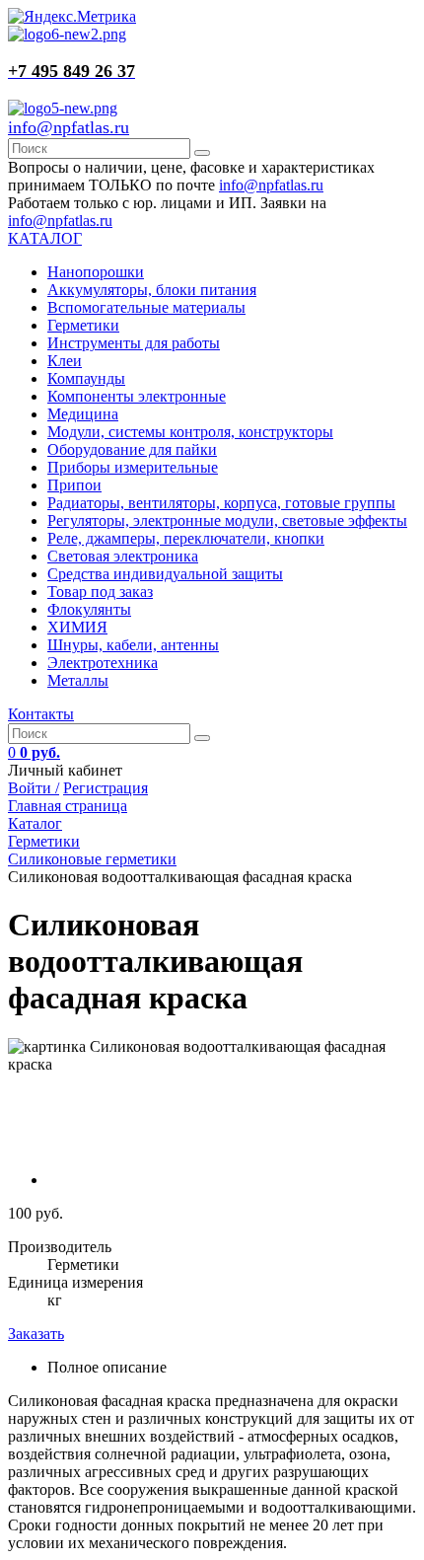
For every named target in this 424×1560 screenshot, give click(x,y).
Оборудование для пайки (132, 449)
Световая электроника (122, 556)
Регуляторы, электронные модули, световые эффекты (227, 520)
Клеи (64, 360)
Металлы (77, 680)
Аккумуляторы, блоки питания (151, 289)
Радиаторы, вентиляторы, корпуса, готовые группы (221, 502)
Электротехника (102, 662)
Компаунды (86, 378)
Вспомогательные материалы (146, 307)
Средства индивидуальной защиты (165, 573)
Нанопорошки (95, 271)
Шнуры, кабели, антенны (133, 644)
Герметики (83, 325)
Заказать (36, 1333)
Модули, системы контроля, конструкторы (190, 431)
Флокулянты (89, 609)
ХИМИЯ (77, 627)
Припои (74, 485)
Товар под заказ (100, 591)
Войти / (33, 788)
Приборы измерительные (132, 467)
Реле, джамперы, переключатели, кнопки (185, 538)
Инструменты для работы (133, 342)
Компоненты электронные (136, 396)
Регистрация (105, 788)
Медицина (82, 414)
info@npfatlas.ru (68, 127)
